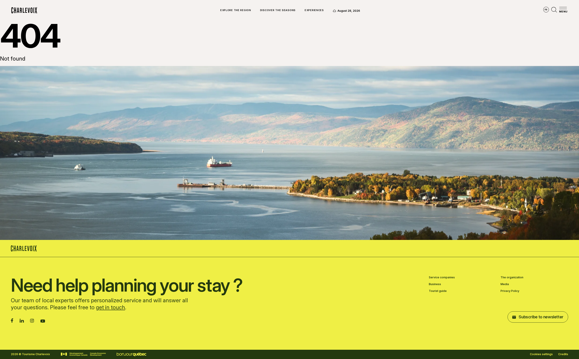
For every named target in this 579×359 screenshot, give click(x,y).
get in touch (110, 307)
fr (546, 9)
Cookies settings (541, 354)
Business (435, 284)
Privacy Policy (510, 291)
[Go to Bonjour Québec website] (131, 354)
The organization (512, 277)
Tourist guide (438, 291)
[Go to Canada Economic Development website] (83, 354)
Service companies (442, 277)
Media (505, 284)
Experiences (314, 10)
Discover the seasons (278, 10)
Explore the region (235, 10)
